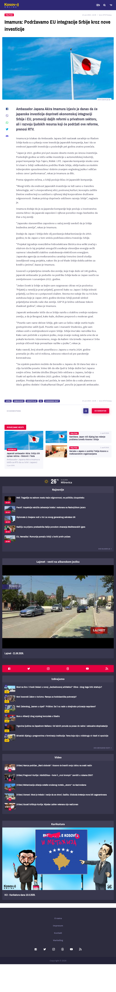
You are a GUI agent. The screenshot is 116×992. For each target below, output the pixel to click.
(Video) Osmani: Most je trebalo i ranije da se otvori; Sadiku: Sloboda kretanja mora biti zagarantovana (58, 797)
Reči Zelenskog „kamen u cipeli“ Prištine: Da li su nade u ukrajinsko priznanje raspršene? (58, 709)
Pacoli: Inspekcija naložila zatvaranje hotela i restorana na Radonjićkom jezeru (58, 510)
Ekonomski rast (52, 401)
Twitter (28, 668)
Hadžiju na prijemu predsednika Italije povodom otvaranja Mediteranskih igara (58, 529)
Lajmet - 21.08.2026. (58, 611)
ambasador (18, 401)
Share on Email (7, 136)
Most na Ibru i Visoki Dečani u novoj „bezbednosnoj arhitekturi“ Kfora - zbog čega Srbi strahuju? (58, 689)
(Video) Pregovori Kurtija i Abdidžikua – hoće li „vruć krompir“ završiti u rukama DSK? (58, 777)
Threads (67, 668)
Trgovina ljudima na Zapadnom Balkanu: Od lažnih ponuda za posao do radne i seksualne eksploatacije (58, 728)
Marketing (58, 940)
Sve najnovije (104, 549)
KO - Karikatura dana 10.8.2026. (58, 863)
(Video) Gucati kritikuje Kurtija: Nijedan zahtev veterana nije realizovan (58, 807)
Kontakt (58, 932)
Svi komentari (100, 411)
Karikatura (58, 824)
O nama (58, 918)
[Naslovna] (12, 5)
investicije (31, 401)
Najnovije (58, 489)
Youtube (87, 668)
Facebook (9, 668)
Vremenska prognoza (98, 5)
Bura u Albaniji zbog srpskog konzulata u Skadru (58, 718)
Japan (8, 401)
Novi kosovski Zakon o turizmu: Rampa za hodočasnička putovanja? (58, 699)
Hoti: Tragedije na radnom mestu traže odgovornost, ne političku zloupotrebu (58, 500)
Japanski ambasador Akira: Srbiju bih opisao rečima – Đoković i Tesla (24, 450)
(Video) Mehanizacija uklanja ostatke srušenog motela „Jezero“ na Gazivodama (58, 787)
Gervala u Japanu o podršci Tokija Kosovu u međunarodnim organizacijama (78, 451)
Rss (106, 668)
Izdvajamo (58, 679)
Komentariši (85, 410)
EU (41, 401)
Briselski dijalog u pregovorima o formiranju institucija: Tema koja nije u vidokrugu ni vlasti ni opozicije (58, 738)
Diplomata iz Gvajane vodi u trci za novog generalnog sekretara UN (58, 519)
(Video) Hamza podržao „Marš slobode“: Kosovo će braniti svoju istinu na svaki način (58, 768)
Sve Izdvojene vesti (102, 748)
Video (58, 757)
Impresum (58, 925)
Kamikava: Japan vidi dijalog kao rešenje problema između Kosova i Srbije (78, 437)
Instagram (48, 668)
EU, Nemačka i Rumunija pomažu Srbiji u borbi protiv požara (58, 539)
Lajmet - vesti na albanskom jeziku (58, 561)
